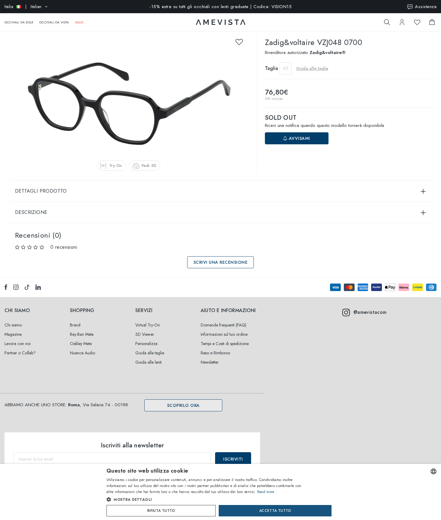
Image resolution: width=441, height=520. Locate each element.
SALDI (79, 22)
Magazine (13, 334)
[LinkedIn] (38, 287)
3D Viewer (144, 334)
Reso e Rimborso (215, 353)
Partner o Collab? (20, 353)
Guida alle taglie (149, 353)
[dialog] (220, 492)
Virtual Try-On (147, 325)
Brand (75, 325)
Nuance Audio (82, 353)
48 (286, 68)
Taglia (271, 68)
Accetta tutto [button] (275, 510)
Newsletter (210, 362)
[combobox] (433, 471)
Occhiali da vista (54, 22)
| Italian (23, 7)
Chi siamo (13, 325)
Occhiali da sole (18, 22)
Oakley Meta (81, 344)
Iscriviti (233, 459)
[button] (207, 499)
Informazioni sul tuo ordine (224, 334)
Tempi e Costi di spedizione (225, 344)
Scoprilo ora (183, 405)
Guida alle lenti (148, 362)
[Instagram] (16, 287)
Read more (265, 491)
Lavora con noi (17, 344)
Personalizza (146, 344)
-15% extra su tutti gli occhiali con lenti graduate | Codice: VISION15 (220, 6)
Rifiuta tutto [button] (161, 510)
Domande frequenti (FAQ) (223, 325)
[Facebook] (5, 287)
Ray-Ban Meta (82, 334)
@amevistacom (370, 312)
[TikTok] (27, 287)
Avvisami (298, 138)
